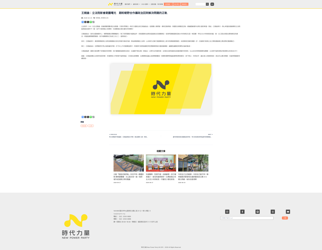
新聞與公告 (105, 18)
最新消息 (135, 4)
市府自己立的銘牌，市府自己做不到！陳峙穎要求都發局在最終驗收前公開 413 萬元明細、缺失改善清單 (193, 176)
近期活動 (153, 4)
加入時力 (177, 4)
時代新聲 (160, 4)
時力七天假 (149, 222)
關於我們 (127, 4)
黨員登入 (184, 4)
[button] (128, 4)
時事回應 (84, 126)
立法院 (90, 126)
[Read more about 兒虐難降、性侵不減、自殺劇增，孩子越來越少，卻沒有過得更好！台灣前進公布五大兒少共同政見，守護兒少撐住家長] (161, 163)
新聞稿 (98, 18)
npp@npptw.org (119, 214)
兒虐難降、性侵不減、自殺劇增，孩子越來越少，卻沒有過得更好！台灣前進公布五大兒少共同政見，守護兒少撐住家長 (161, 176)
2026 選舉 (144, 4)
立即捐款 (167, 4)
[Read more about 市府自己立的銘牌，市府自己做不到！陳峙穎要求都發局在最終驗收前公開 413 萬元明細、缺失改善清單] (193, 163)
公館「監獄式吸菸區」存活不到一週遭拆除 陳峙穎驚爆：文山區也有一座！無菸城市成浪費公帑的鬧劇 (129, 176)
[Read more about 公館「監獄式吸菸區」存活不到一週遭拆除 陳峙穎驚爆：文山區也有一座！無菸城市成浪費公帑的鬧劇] (129, 163)
